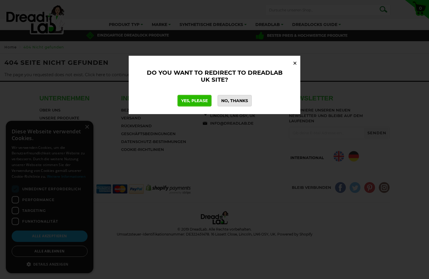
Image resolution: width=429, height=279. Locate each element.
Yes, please (194, 100)
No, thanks (234, 100)
